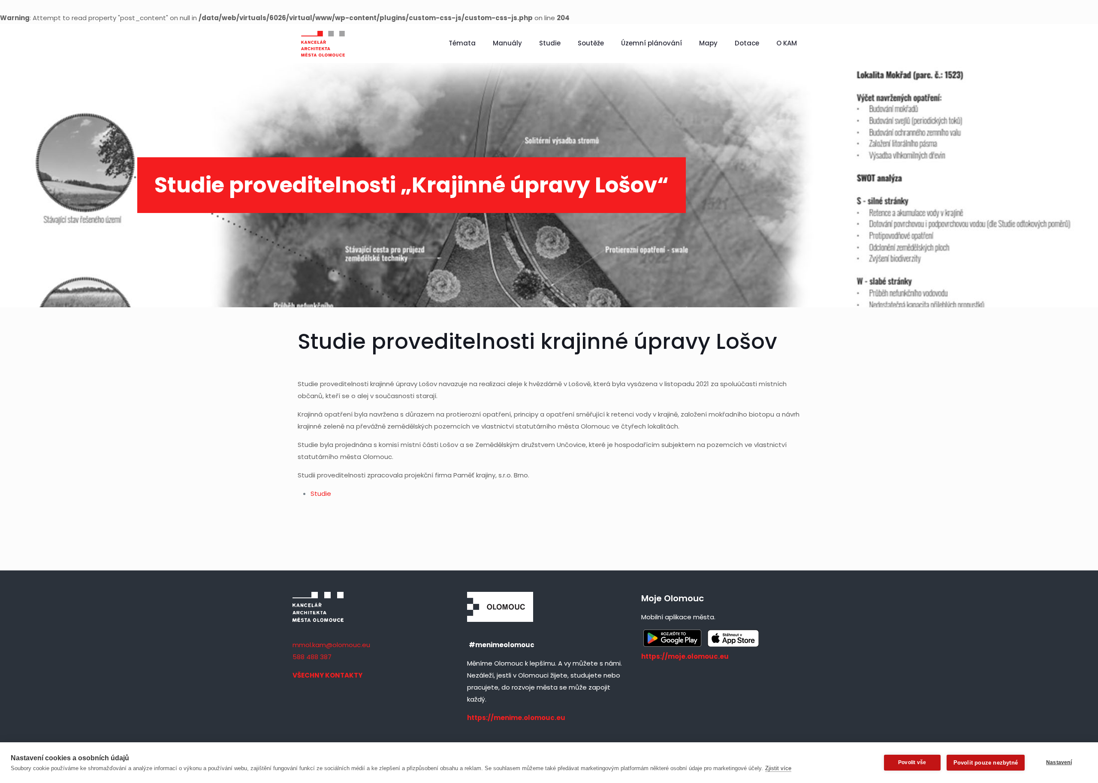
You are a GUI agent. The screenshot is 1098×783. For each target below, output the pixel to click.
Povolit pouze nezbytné (985, 762)
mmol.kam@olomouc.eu (331, 644)
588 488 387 (312, 656)
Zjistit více (778, 768)
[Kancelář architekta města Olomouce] (323, 43)
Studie (321, 493)
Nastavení (1059, 762)
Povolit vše (912, 762)
